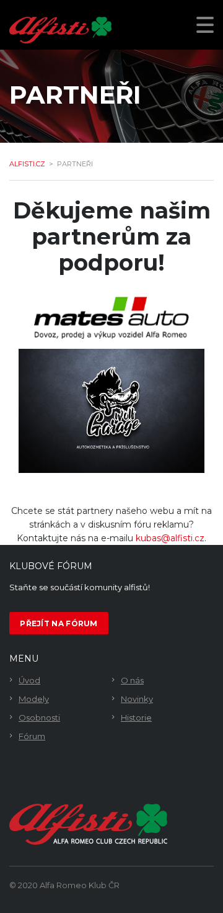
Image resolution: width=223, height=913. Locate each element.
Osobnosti (39, 717)
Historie (136, 717)
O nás (132, 680)
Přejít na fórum (59, 623)
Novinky (137, 699)
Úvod (29, 680)
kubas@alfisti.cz (170, 538)
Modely (34, 699)
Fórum (32, 736)
